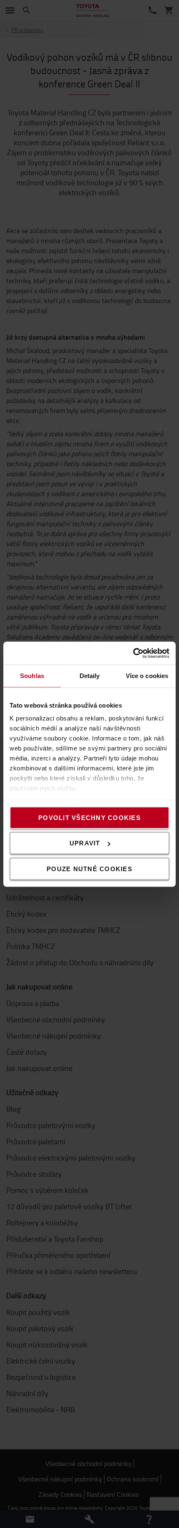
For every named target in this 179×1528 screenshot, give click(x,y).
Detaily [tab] (90, 675)
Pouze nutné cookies (89, 868)
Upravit (85, 843)
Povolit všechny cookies (89, 817)
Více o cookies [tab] (147, 675)
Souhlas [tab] (32, 675)
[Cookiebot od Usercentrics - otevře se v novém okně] (133, 653)
